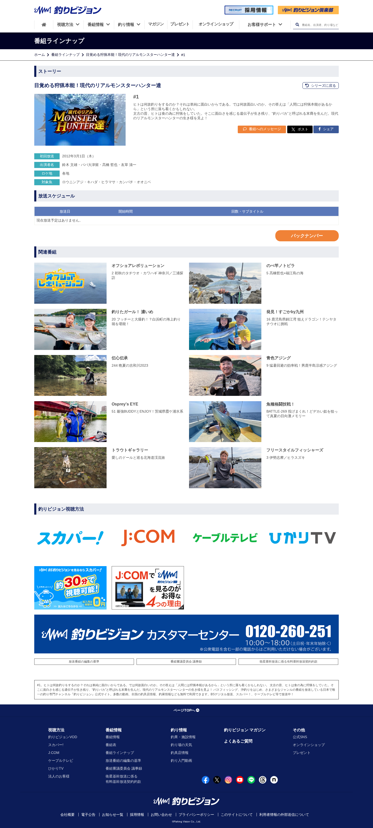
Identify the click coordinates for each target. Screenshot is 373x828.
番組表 (111, 745)
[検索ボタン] (297, 24)
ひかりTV (55, 768)
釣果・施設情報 (183, 737)
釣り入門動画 (181, 760)
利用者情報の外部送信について (284, 815)
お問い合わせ (161, 815)
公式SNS (300, 737)
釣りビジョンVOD (62, 737)
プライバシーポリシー (196, 815)
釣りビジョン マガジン (245, 730)
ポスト (303, 129)
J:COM (53, 753)
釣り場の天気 (181, 745)
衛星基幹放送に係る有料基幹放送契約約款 (288, 661)
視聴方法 (56, 730)
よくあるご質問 (238, 741)
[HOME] (44, 24)
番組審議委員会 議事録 (186, 661)
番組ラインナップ (65, 55)
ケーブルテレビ (60, 760)
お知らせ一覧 (112, 815)
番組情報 (114, 730)
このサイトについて (237, 815)
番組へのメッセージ (264, 129)
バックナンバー (307, 235)
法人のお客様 (59, 776)
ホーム (39, 55)
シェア (328, 129)
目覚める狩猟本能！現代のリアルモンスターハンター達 (130, 55)
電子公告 (88, 815)
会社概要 (67, 815)
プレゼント (302, 753)
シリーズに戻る (323, 85)
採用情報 (137, 815)
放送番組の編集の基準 (84, 661)
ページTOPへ (184, 710)
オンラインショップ (309, 745)
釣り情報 (179, 730)
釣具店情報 (180, 753)
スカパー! (55, 745)
